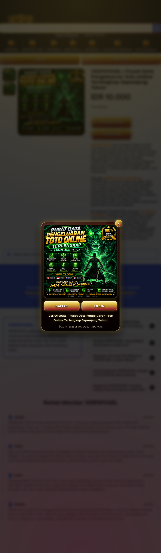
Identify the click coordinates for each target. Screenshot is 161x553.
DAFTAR (62, 306)
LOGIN (99, 306)
